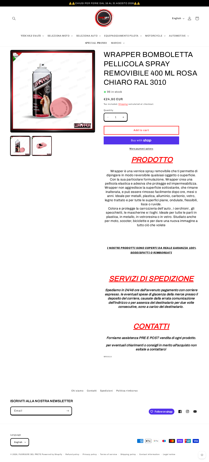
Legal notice (169, 454)
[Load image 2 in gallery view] (42, 146)
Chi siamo (77, 390)
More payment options (141, 148)
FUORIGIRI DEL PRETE (30, 454)
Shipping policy (128, 454)
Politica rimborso (127, 390)
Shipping (123, 104)
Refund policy (72, 454)
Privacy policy (90, 454)
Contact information (149, 454)
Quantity (108, 110)
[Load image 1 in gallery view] (20, 146)
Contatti (92, 390)
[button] (14, 18)
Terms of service (108, 454)
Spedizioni (106, 390)
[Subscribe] (67, 411)
